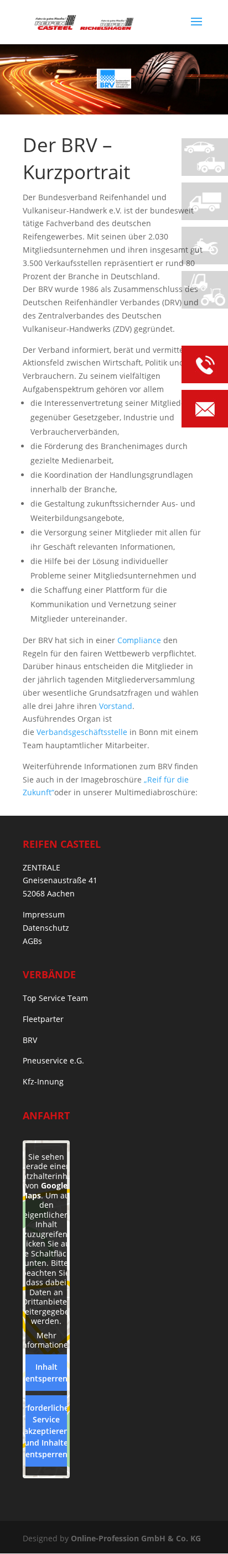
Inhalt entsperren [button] (46, 1373)
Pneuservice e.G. (53, 1060)
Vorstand (115, 706)
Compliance (139, 640)
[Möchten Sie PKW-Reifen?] (205, 157)
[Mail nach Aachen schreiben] (205, 410)
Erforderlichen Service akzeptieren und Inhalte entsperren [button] (46, 1430)
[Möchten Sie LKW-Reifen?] (205, 201)
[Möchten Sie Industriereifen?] (205, 290)
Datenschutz (46, 927)
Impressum (44, 914)
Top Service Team (55, 998)
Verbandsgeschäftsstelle (82, 732)
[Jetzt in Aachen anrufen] (205, 366)
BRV (30, 1040)
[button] (20, 1534)
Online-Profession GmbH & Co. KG (136, 1538)
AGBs (32, 941)
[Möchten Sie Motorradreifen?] (205, 245)
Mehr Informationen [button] (46, 1340)
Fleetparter (43, 1019)
